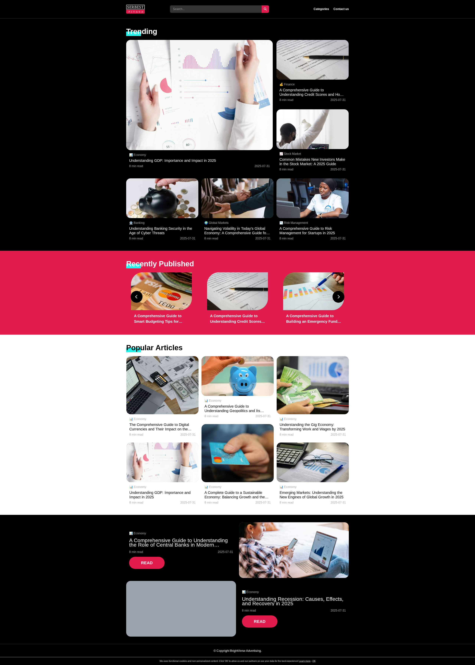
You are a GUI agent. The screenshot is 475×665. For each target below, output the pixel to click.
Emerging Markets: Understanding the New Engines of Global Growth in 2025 (311, 495)
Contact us (341, 9)
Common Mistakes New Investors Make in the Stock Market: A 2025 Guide (312, 161)
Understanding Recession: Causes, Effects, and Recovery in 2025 (292, 601)
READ (147, 563)
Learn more (305, 661)
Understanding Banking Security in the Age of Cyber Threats (160, 230)
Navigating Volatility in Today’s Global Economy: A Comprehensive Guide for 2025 (235, 230)
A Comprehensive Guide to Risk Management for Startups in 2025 (307, 230)
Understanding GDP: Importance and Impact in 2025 (172, 161)
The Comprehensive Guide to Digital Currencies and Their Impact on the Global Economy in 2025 (159, 427)
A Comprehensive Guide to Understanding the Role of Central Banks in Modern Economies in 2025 (178, 542)
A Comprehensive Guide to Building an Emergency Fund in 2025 (311, 319)
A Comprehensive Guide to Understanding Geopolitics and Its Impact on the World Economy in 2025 (236, 408)
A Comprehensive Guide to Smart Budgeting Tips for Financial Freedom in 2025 (157, 319)
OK (314, 661)
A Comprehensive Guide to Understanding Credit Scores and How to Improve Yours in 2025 (311, 92)
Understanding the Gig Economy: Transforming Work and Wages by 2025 (312, 427)
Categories (321, 9)
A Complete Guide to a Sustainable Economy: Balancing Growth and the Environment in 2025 (234, 495)
